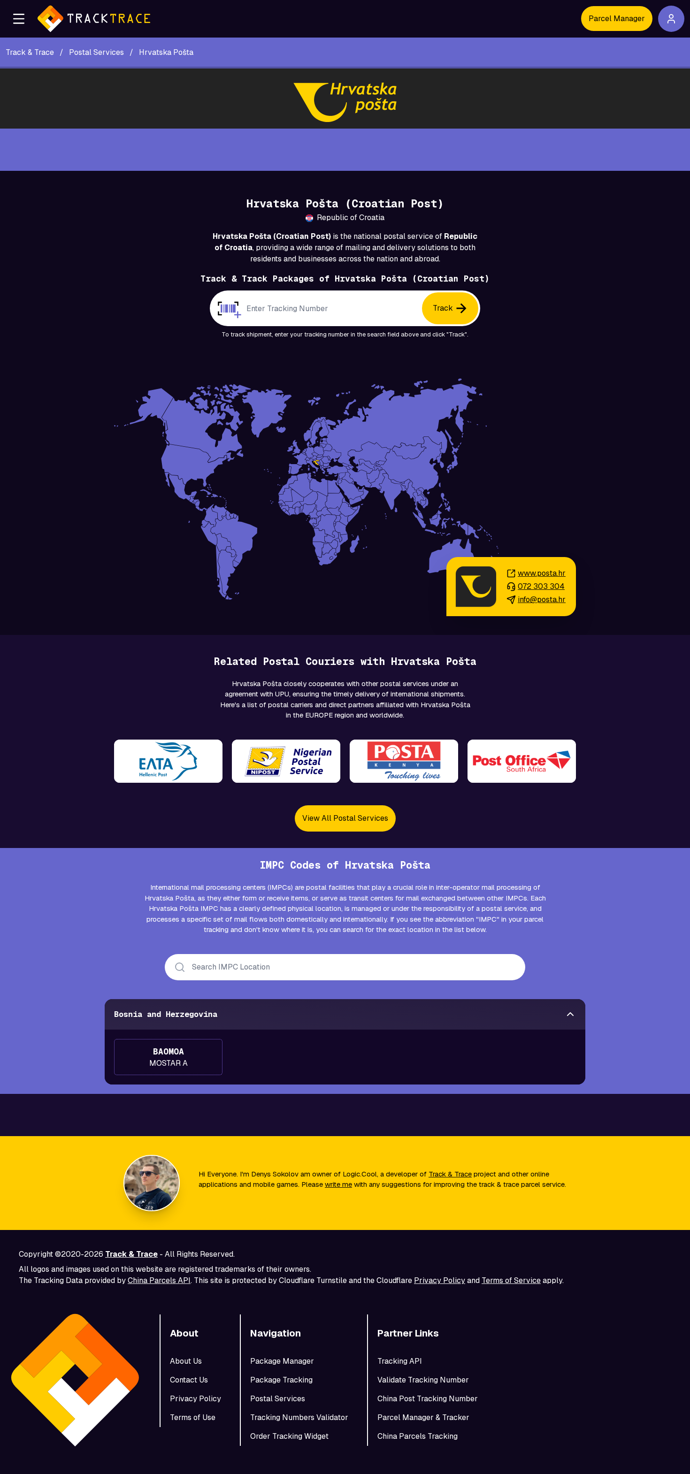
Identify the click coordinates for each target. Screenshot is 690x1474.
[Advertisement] (345, 150)
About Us (186, 1361)
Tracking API (399, 1361)
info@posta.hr (542, 599)
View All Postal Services (345, 818)
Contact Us (189, 1380)
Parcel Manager (617, 18)
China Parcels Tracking (417, 1436)
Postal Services (277, 1399)
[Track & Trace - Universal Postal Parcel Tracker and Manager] (94, 19)
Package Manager (282, 1361)
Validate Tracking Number (423, 1380)
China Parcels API (159, 1280)
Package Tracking (281, 1380)
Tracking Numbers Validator (299, 1417)
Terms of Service (511, 1280)
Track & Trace (450, 1173)
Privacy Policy (439, 1280)
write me (338, 1184)
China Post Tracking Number (427, 1399)
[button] (18, 18)
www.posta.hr (542, 573)
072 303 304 (541, 586)
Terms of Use (192, 1417)
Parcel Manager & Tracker (423, 1417)
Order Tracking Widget (289, 1436)
